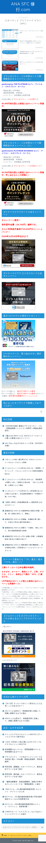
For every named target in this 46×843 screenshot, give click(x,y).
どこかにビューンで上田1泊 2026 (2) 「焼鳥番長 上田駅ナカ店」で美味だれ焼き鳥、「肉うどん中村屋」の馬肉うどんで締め (24, 482)
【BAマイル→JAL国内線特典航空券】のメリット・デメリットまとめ (23, 790)
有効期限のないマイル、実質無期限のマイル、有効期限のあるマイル (23, 750)
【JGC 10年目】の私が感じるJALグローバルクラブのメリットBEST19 (23, 743)
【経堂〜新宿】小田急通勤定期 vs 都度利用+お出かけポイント (23, 503)
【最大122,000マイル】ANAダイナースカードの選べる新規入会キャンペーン (23, 437)
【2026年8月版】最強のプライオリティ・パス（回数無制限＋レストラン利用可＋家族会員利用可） (23, 428)
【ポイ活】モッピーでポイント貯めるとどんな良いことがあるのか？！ (23, 704)
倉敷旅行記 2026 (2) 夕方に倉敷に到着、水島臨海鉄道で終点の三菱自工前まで (24, 538)
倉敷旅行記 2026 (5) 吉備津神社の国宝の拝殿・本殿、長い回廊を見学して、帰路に (24, 512)
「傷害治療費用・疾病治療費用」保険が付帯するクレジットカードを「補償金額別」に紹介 (23, 783)
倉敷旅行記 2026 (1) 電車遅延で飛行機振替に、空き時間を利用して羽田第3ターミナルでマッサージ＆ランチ (24, 547)
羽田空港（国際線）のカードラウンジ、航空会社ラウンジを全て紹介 (23, 768)
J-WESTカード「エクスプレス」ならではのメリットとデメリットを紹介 (23, 813)
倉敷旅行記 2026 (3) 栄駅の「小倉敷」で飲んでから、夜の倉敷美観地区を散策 (24, 529)
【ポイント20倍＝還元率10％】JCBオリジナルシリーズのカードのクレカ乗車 (23, 461)
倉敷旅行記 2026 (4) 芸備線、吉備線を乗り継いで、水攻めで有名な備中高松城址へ (23, 520)
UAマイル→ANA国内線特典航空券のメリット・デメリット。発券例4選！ (22, 805)
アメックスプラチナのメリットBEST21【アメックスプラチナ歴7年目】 (23, 735)
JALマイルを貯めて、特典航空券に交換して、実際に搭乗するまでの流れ (23, 712)
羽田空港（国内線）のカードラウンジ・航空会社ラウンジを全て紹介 (23, 775)
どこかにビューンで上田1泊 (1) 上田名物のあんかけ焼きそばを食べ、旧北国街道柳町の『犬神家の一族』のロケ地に (24, 493)
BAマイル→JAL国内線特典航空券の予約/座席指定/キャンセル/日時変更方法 (23, 798)
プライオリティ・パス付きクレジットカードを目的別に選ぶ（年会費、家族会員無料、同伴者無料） (23, 759)
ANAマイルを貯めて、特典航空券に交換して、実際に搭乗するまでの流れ (22, 719)
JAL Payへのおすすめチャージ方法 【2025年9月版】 (24, 444)
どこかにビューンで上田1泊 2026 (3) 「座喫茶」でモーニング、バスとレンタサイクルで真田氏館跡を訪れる (24, 471)
